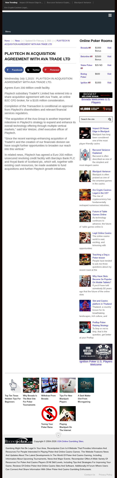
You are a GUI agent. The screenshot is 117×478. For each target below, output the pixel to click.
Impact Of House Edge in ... (31, 3)
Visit (109, 47)
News (17, 41)
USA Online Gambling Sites (70, 441)
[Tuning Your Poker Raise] (49, 413)
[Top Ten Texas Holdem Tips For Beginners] (13, 385)
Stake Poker (86, 65)
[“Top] (58, 435)
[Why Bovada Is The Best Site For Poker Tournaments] (31, 385)
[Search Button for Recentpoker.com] (109, 119)
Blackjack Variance (82, 3)
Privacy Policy (105, 474)
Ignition (84, 82)
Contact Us (89, 474)
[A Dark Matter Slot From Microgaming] (86, 385)
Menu (8, 31)
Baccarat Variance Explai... (58, 3)
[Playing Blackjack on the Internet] (68, 413)
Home (7, 41)
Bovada (84, 47)
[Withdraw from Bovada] (49, 385)
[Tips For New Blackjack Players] (68, 385)
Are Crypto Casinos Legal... (16, 8)
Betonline (85, 56)
